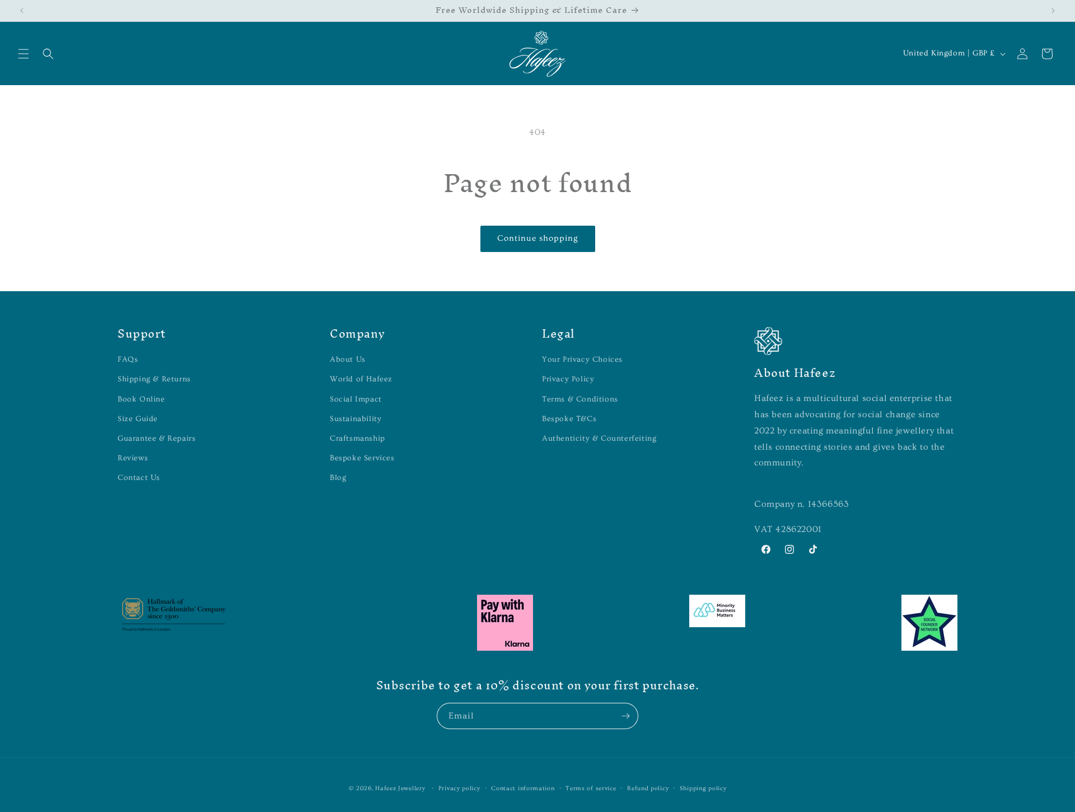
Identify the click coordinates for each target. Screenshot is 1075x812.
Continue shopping (537, 238)
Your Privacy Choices (582, 359)
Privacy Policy (568, 379)
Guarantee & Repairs (156, 438)
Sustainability (355, 418)
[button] (23, 53)
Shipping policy (703, 788)
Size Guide (138, 418)
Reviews (133, 458)
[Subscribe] (625, 716)
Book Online (141, 399)
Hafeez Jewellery (400, 788)
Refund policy (648, 788)
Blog (338, 477)
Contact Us (139, 477)
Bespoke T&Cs (569, 418)
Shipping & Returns (154, 379)
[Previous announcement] (22, 10)
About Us (348, 359)
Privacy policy (459, 788)
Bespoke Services (362, 458)
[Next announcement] (1053, 10)
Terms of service (590, 788)
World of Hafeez (361, 379)
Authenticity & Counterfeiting (599, 438)
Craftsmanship (357, 438)
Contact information (522, 788)
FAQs (128, 359)
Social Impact (356, 399)
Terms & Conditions (580, 399)
